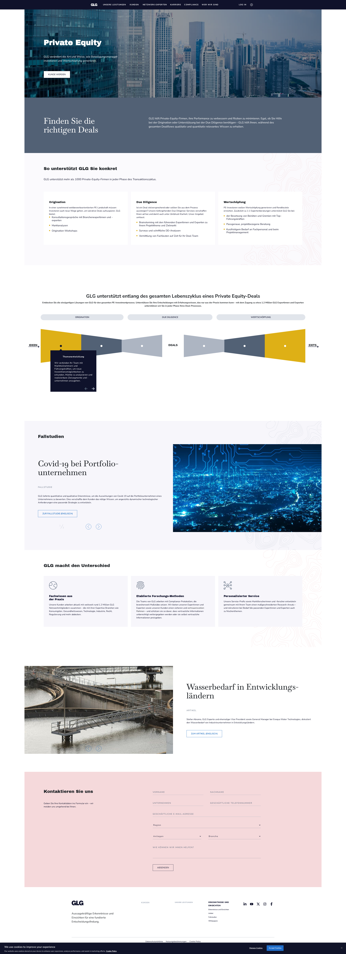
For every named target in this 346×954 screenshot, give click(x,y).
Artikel (210, 913)
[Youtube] (251, 904)
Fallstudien (212, 917)
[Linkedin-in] (245, 904)
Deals (173, 345)
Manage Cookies (256, 948)
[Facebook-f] (271, 904)
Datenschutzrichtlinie (154, 941)
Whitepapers (213, 921)
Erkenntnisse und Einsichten (218, 909)
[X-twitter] (258, 904)
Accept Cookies (275, 948)
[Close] (342, 948)
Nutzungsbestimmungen (176, 941)
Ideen (33, 345)
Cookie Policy (195, 941)
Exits (313, 345)
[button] (88, 526)
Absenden (163, 867)
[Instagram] (264, 904)
